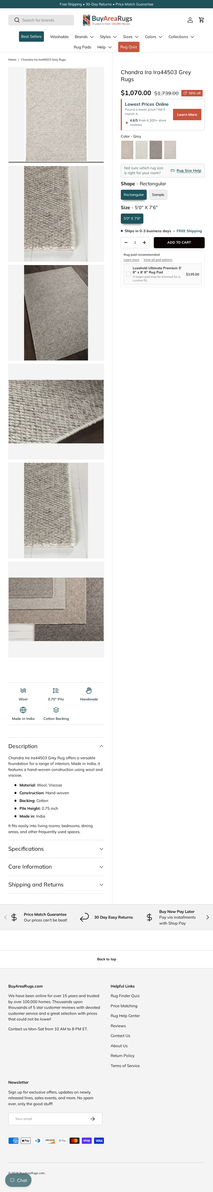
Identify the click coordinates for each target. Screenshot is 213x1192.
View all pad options (158, 259)
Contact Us (120, 1035)
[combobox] (41, 20)
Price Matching (124, 1005)
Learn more (131, 259)
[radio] (127, 149)
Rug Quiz (128, 46)
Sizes (127, 36)
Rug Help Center (125, 1015)
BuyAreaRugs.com (32, 1173)
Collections (178, 36)
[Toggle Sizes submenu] (137, 37)
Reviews (118, 1025)
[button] (201, 20)
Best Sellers (31, 36)
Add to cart (179, 242)
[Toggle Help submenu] (110, 47)
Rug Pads (82, 47)
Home (12, 59)
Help (101, 47)
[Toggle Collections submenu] (192, 37)
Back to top (106, 959)
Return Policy (123, 1055)
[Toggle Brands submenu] (92, 37)
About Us (119, 1045)
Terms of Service (125, 1065)
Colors (150, 36)
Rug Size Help (189, 170)
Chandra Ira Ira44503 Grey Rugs (43, 59)
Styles (105, 36)
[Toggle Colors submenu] (160, 37)
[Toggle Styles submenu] (115, 37)
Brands (81, 36)
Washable (59, 36)
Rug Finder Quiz (125, 995)
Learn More (187, 114)
